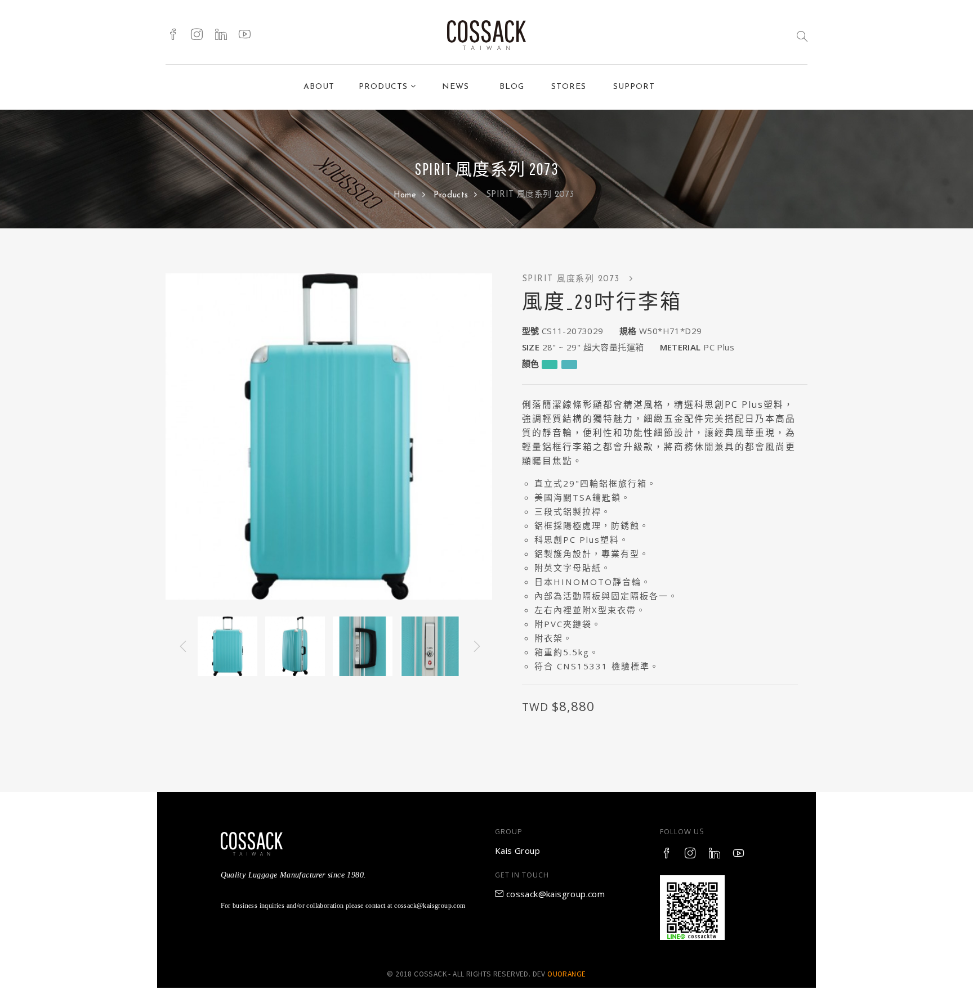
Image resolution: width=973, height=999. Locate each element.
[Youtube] (245, 35)
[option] (329, 436)
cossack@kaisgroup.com (554, 893)
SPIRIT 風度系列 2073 (573, 279)
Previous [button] (182, 646)
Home (406, 195)
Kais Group (517, 850)
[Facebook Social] (173, 35)
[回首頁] (486, 35)
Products (452, 195)
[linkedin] (221, 35)
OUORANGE (566, 974)
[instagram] (197, 35)
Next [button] (476, 646)
